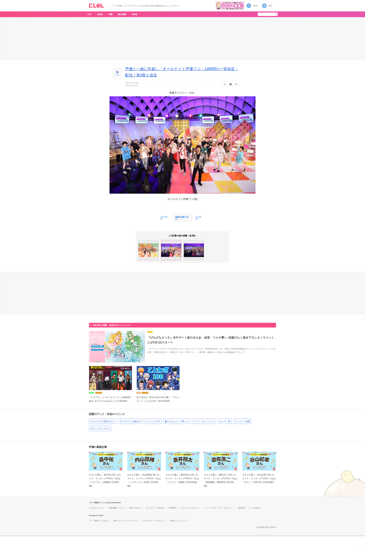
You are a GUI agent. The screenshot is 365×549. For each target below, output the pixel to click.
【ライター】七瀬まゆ (129, 421)
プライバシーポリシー (190, 508)
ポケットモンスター (100, 428)
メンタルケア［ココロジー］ (153, 521)
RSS (270, 6)
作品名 (100, 14)
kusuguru (93, 515)
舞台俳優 (122, 14)
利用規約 (172, 508)
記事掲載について (116, 508)
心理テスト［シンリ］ (179, 521)
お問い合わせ (134, 508)
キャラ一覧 (224, 421)
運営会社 (241, 508)
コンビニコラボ (152, 421)
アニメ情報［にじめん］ (99, 521)
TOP (89, 14)
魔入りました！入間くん (176, 421)
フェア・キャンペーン (204, 421)
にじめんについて (96, 508)
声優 (110, 14)
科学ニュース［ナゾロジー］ (125, 521)
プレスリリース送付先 (154, 508)
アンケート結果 (242, 421)
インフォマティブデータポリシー (219, 508)
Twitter (255, 6)
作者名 (135, 14)
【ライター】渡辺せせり (102, 421)
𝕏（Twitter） (256, 508)
